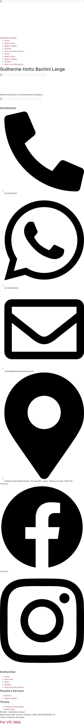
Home (6, 41)
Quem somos (9, 43)
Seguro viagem (10, 46)
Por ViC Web (10, 722)
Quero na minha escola (13, 51)
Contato (7, 48)
